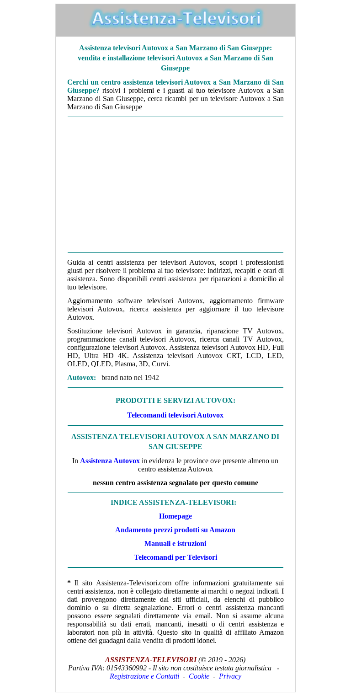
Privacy (230, 676)
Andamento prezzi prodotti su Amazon (175, 530)
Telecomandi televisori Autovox (175, 415)
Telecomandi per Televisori (175, 557)
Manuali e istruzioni (175, 543)
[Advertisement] (175, 185)
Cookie (199, 676)
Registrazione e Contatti (144, 676)
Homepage (175, 516)
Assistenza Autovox (110, 461)
